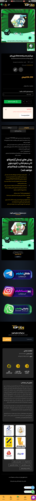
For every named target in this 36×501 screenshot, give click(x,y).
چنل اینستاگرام (9, 372)
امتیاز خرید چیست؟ (25, 115)
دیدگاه (10, 127)
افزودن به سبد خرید (11, 101)
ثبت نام (8, 339)
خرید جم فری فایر (27, 461)
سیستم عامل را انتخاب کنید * (26, 91)
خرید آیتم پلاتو (15, 153)
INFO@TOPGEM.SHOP (23, 356)
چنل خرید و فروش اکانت (18, 372)
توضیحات (26, 127)
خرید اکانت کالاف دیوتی (14, 465)
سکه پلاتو (21, 153)
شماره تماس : (29, 353)
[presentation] (2, 238)
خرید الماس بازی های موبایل (25, 468)
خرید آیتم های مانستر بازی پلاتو (18, 62)
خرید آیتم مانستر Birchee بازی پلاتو (18, 252)
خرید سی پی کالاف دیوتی (25, 465)
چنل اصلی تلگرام (27, 372)
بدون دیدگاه (24, 65)
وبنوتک (11, 481)
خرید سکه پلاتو (27, 153)
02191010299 (22, 353)
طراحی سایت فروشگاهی (21, 481)
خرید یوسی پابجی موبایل (17, 461)
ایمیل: (30, 356)
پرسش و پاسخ (18, 131)
